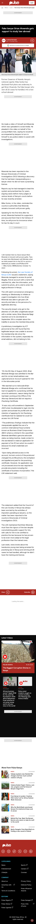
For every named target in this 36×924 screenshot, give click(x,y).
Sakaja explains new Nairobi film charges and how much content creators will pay (22, 775)
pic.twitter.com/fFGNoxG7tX (18, 263)
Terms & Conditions (8, 891)
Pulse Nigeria (6, 900)
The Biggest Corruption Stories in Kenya (17, 669)
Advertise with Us (6, 886)
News (6, 7)
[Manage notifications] (32, 920)
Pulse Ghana (5, 904)
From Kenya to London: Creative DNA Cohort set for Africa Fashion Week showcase (22, 798)
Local (11, 7)
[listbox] (19, 692)
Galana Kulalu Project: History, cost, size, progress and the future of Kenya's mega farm (23, 787)
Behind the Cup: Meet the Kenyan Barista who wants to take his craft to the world (22, 820)
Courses (24, 872)
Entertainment (6, 869)
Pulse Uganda (6, 907)
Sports (23, 865)
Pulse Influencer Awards (26, 890)
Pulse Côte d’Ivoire (24, 905)
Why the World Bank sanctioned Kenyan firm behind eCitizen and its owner (22, 809)
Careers (23, 869)
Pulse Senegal (26, 900)
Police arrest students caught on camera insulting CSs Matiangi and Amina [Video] (24, 694)
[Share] (32, 40)
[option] (10, 693)
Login (31, 2)
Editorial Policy (26, 885)
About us (4, 881)
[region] (18, 692)
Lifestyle (4, 872)
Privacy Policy (26, 881)
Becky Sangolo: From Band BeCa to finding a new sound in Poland (22, 830)
